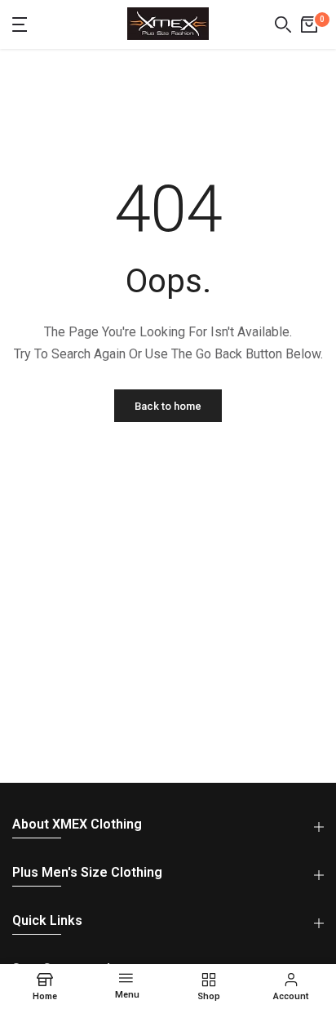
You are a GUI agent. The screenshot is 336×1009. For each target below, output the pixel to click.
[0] (309, 24)
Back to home (168, 406)
